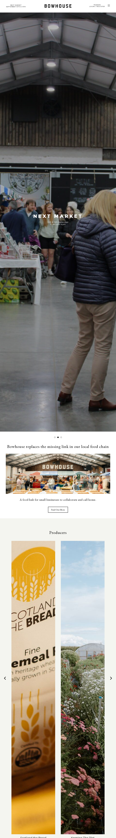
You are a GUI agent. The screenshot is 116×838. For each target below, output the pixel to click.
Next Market (16, 6)
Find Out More (58, 509)
